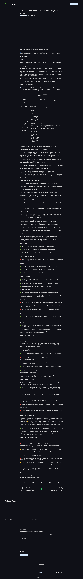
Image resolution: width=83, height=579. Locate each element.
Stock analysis (24, 15)
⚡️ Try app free (74, 4)
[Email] (58, 482)
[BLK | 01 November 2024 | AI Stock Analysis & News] (41, 509)
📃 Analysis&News (64, 4)
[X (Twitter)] (24, 482)
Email (37, 534)
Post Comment (24, 554)
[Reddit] (33, 482)
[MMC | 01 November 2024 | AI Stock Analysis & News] (66, 509)
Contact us (41, 572)
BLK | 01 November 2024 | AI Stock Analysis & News (41, 518)
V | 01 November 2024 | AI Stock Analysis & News (15, 518)
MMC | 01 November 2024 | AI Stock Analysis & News (66, 518)
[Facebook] (56, 572)
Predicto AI (13, 4)
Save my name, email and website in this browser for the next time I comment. (35, 548)
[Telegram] (41, 482)
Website (51, 534)
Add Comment (24, 538)
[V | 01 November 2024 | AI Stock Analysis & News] (16, 509)
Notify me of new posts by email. (28, 551)
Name (22, 534)
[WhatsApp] (50, 482)
